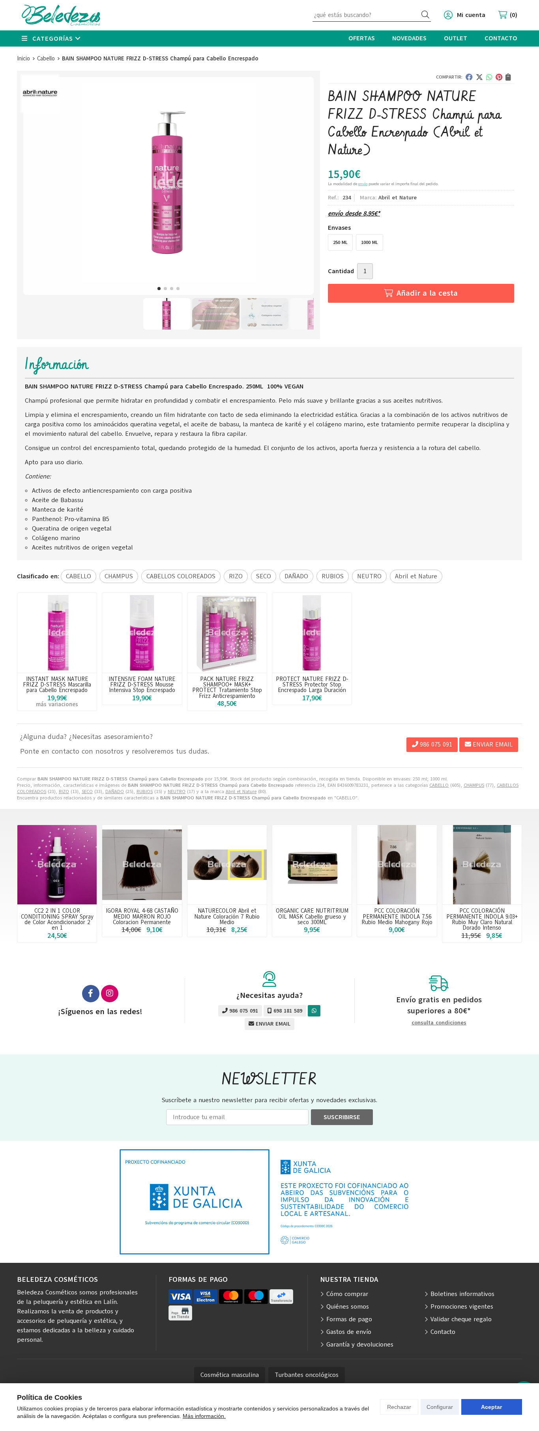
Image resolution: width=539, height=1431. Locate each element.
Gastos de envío (348, 1332)
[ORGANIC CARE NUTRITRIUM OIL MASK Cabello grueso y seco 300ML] (312, 864)
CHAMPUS (474, 785)
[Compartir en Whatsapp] (489, 77)
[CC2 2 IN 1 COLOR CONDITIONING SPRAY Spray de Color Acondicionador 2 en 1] (57, 864)
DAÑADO (114, 791)
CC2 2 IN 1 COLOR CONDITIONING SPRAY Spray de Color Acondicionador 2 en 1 (57, 919)
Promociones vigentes (461, 1306)
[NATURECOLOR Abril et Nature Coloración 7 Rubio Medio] (227, 864)
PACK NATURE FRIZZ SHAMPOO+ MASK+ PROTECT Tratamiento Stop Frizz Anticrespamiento (227, 687)
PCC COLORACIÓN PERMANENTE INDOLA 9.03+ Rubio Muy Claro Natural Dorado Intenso (482, 919)
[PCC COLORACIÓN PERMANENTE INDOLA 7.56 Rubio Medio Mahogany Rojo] (396, 864)
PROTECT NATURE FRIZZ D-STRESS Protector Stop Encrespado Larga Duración (312, 684)
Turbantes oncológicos (307, 1375)
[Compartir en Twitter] (479, 77)
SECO (87, 791)
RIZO (64, 791)
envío (362, 183)
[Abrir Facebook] (91, 994)
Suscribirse (342, 1117)
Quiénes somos (347, 1306)
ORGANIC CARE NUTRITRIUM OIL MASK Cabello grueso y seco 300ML (312, 916)
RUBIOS (145, 791)
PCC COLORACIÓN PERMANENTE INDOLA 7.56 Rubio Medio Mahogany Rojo (396, 916)
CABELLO (439, 785)
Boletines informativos (462, 1294)
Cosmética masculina (229, 1375)
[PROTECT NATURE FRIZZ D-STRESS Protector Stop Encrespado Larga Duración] (312, 632)
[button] (159, 288)
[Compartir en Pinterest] (499, 77)
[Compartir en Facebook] (469, 77)
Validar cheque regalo (461, 1319)
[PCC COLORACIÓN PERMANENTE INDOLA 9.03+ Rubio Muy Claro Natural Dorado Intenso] (482, 864)
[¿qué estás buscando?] (372, 15)
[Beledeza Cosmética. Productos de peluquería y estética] (61, 15)
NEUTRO (176, 791)
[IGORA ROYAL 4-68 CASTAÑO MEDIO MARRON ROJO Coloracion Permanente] (142, 864)
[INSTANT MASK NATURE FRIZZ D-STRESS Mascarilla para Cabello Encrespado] (57, 632)
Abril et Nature (241, 791)
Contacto (442, 1332)
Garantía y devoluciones (359, 1344)
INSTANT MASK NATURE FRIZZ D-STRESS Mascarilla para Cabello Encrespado (57, 684)
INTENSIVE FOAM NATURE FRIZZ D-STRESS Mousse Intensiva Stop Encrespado (142, 684)
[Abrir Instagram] (110, 994)
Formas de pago (349, 1319)
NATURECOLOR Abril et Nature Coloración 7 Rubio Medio (227, 916)
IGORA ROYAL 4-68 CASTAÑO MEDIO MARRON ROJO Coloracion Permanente (142, 916)
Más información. (204, 1416)
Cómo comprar (347, 1294)
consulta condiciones (439, 1023)
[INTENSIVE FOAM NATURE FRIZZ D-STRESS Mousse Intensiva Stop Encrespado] (142, 632)
